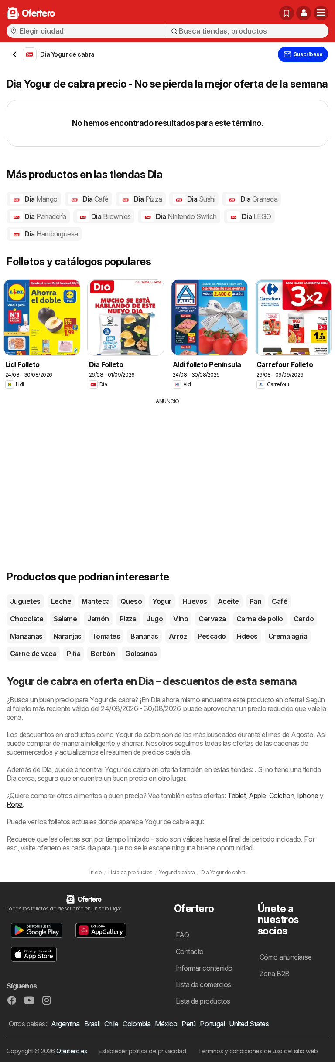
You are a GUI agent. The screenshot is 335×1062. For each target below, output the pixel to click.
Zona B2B (275, 973)
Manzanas (26, 636)
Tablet (236, 795)
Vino (180, 618)
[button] (303, 13)
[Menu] (321, 13)
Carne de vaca (33, 653)
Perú (188, 1023)
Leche (61, 601)
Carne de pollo (259, 618)
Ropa (15, 804)
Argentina (65, 1023)
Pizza (128, 618)
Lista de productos (203, 1001)
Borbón (103, 653)
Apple (257, 795)
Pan (255, 601)
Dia (40, 199)
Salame (65, 618)
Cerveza (212, 618)
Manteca (95, 601)
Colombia (136, 1023)
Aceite (228, 601)
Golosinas (141, 653)
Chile (111, 1023)
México (166, 1023)
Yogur (161, 601)
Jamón (98, 618)
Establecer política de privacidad (142, 1051)
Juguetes (25, 601)
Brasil (92, 1023)
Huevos (194, 601)
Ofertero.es (71, 1051)
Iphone (307, 795)
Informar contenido (204, 968)
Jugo (155, 618)
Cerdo (304, 618)
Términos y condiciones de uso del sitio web (258, 1051)
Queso (131, 601)
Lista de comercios (203, 984)
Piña (73, 653)
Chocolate (26, 618)
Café (279, 601)
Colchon (281, 795)
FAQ (182, 935)
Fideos (247, 636)
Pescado (212, 636)
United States (249, 1023)
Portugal (212, 1023)
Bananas (144, 636)
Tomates (106, 636)
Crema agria (287, 636)
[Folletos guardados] (286, 13)
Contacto (190, 951)
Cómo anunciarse (285, 957)
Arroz (178, 636)
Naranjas (67, 636)
